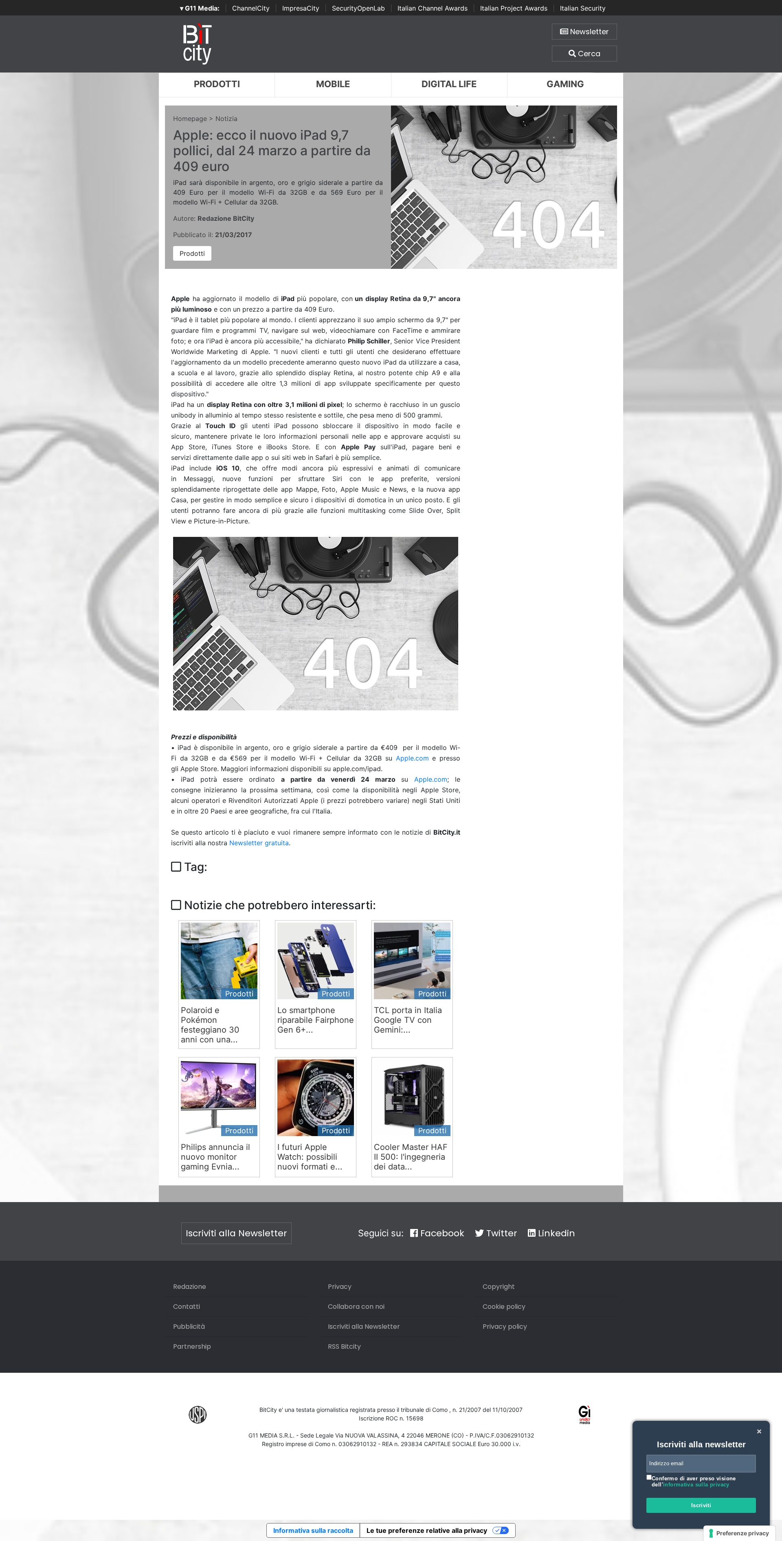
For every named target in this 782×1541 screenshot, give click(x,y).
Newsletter (588, 31)
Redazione (189, 1286)
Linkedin (555, 1233)
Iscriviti (701, 1505)
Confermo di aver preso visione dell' (694, 1481)
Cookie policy (504, 1306)
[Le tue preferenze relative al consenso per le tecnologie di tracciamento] (739, 1533)
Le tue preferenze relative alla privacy (427, 1530)
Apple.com (412, 758)
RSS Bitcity (344, 1346)
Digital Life (449, 84)
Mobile (333, 84)
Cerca (588, 53)
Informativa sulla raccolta (313, 1530)
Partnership (192, 1346)
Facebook (441, 1233)
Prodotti (217, 84)
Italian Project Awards (513, 8)
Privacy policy (505, 1326)
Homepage (190, 118)
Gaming (565, 84)
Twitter (500, 1233)
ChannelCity (251, 8)
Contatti (186, 1306)
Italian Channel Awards (433, 8)
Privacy (339, 1286)
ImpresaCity (300, 8)
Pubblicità (189, 1326)
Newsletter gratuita (259, 843)
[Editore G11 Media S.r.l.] (584, 1414)
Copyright (499, 1286)
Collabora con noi (356, 1306)
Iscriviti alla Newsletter (236, 1233)
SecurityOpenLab (358, 8)
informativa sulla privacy (696, 1485)
